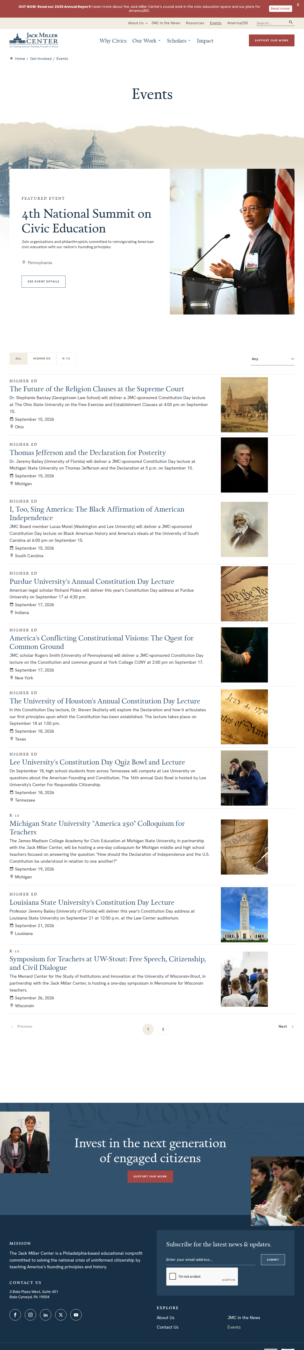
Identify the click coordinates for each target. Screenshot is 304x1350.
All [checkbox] (18, 358)
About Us (165, 1317)
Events (234, 1327)
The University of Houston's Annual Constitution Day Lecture (105, 701)
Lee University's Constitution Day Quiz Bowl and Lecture (97, 762)
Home (20, 58)
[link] (286, 1026)
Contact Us (167, 1327)
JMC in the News (244, 1317)
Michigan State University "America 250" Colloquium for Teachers (97, 827)
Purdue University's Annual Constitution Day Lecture (92, 581)
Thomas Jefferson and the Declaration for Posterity (88, 452)
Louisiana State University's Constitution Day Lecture (92, 902)
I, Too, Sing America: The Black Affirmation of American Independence (97, 513)
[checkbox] (42, 359)
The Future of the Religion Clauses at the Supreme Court (97, 388)
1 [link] (148, 1029)
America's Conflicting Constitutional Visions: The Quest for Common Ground (102, 642)
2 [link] (163, 1029)
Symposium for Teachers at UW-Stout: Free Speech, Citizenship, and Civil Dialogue (108, 963)
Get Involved (41, 58)
